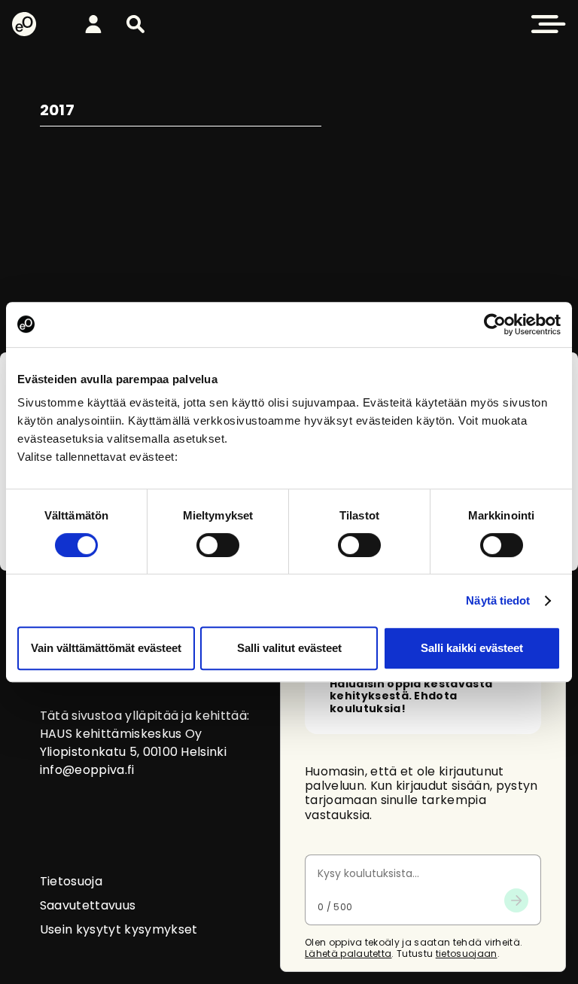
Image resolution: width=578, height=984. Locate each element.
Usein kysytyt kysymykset (119, 929)
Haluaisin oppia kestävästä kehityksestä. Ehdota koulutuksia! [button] (411, 696)
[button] (135, 24)
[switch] (217, 545)
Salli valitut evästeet (289, 647)
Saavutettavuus (87, 905)
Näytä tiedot (498, 600)
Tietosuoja (71, 881)
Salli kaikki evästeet (472, 647)
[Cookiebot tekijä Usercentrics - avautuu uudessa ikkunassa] (495, 324)
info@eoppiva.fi (87, 769)
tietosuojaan (466, 953)
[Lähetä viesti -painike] (516, 900)
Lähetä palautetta (348, 953)
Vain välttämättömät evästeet (106, 647)
